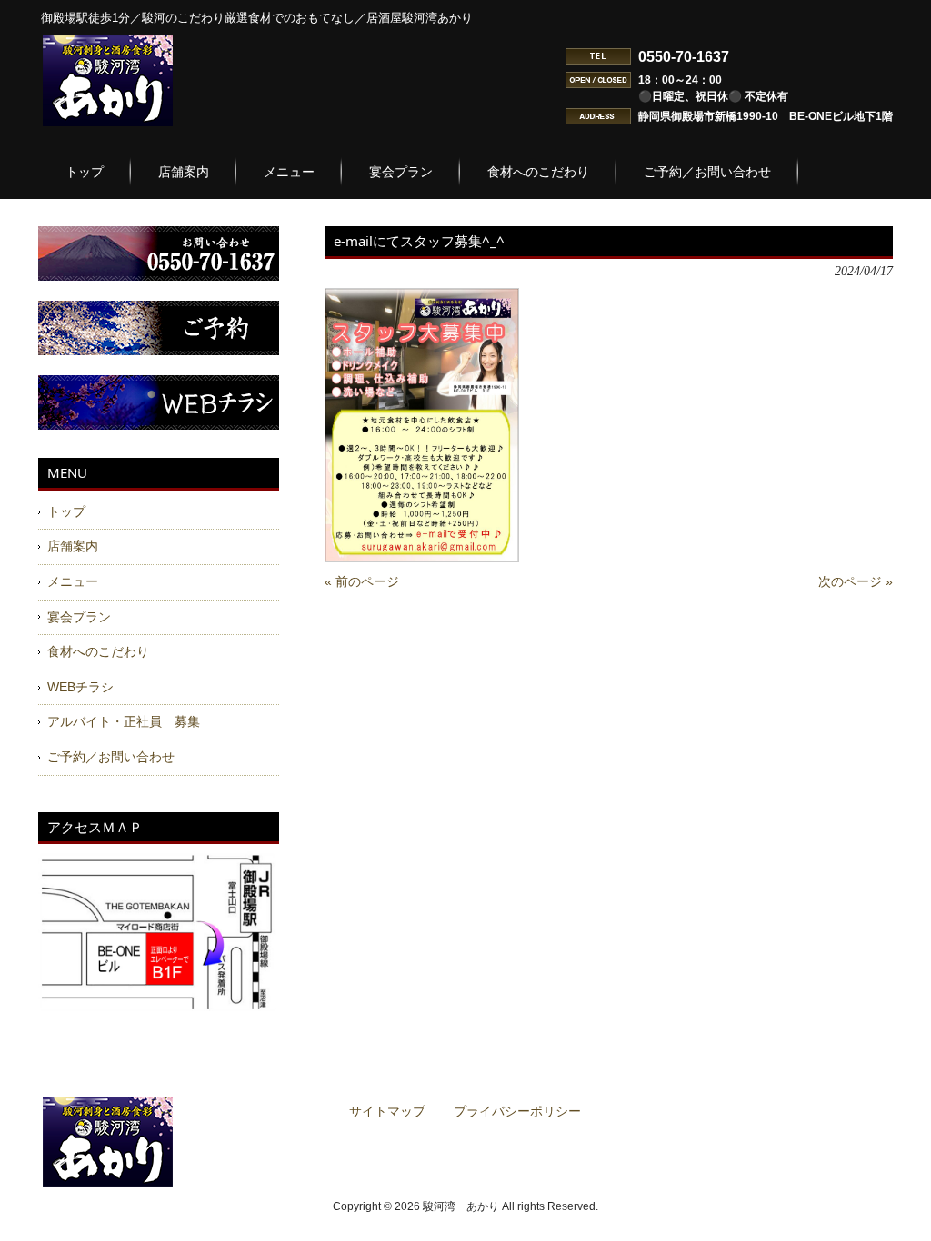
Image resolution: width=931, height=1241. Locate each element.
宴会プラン (79, 617)
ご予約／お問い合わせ (111, 757)
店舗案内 (72, 546)
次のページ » (855, 581)
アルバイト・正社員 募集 (123, 721)
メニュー (72, 581)
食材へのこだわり (98, 651)
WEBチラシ (80, 687)
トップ (66, 511)
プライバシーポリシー (517, 1111)
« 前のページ (362, 581)
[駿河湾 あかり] (107, 119)
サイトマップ (387, 1111)
